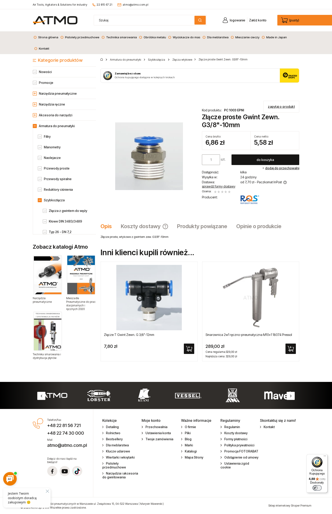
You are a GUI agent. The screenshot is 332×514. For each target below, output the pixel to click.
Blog (188, 439)
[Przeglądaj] (48, 275)
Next (291, 396)
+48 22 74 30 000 (65, 433)
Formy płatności (235, 439)
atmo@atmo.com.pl (135, 4)
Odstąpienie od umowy (241, 457)
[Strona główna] (55, 20)
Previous (41, 396)
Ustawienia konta (158, 433)
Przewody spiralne (58, 179)
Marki (189, 445)
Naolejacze (52, 158)
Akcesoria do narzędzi (55, 115)
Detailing (112, 427)
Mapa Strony (194, 457)
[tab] (108, 226)
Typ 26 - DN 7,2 (60, 232)
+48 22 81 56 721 (64, 425)
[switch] (317, 488)
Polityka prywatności (239, 445)
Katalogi (191, 451)
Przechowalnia (156, 427)
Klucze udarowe (118, 451)
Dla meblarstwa (117, 445)
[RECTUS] (249, 199)
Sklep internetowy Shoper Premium (289, 505)
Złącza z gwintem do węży (68, 211)
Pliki (188, 433)
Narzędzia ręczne (52, 104)
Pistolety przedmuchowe (114, 465)
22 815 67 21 (104, 4)
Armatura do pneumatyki (57, 126)
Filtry (47, 136)
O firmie (190, 427)
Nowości (45, 72)
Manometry (52, 147)
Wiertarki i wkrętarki (120, 457)
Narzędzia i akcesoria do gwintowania (120, 475)
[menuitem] (46, 37)
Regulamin (232, 427)
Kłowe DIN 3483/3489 (65, 221)
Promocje (46, 83)
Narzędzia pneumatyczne (58, 93)
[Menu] (324, 457)
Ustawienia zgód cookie (234, 465)
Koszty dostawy (236, 433)
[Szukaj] (200, 20)
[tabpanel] (200, 237)
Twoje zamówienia (159, 439)
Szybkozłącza (54, 200)
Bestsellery (114, 439)
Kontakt (269, 427)
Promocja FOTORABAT (241, 451)
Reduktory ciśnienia (58, 189)
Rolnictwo (113, 433)
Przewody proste (57, 168)
